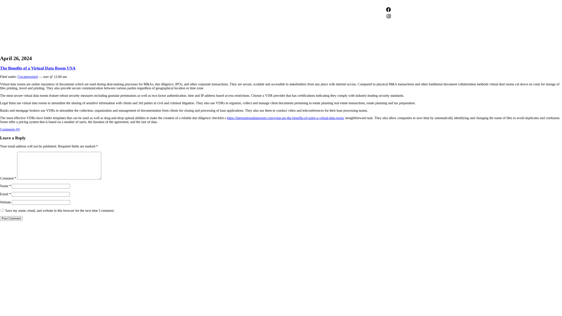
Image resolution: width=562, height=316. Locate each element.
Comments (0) (10, 129)
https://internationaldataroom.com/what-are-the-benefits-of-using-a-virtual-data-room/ (285, 118)
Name (5, 186)
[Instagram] (388, 16)
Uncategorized (28, 77)
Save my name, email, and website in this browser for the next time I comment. (59, 210)
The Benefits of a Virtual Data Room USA (38, 68)
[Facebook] (388, 10)
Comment (8, 178)
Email (5, 194)
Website (5, 202)
